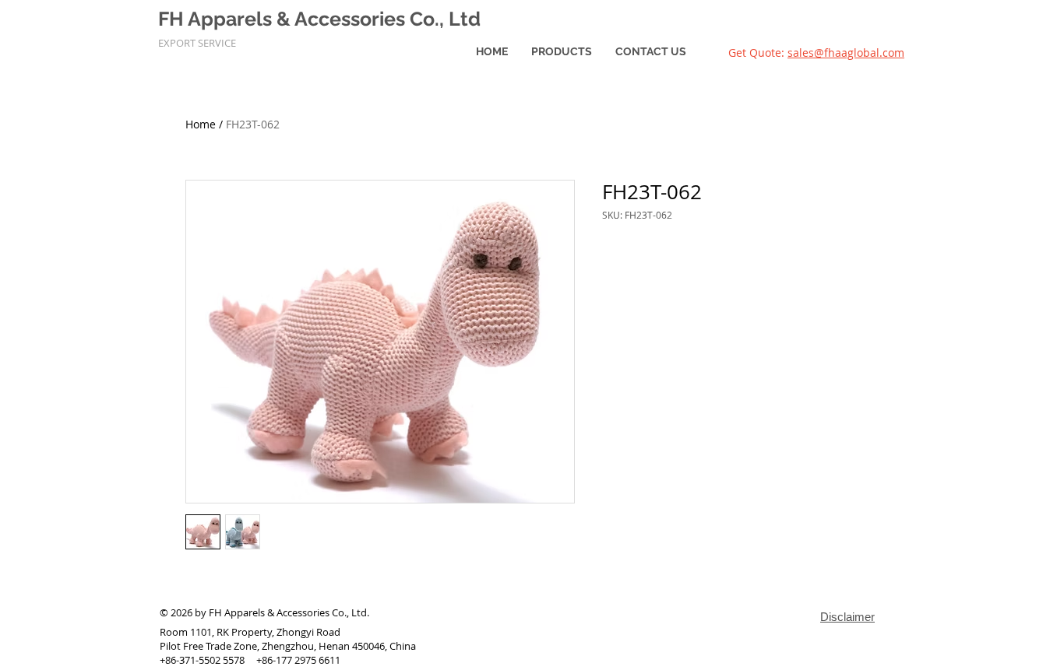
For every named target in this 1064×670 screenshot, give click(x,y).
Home (200, 124)
